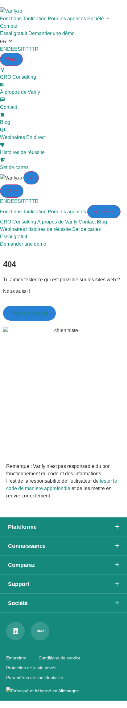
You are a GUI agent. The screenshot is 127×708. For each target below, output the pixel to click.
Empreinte (16, 657)
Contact (87, 221)
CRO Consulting (18, 221)
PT (28, 49)
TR (35, 49)
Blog (102, 221)
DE (10, 49)
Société (95, 18)
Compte (8, 26)
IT (23, 49)
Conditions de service (59, 657)
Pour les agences (67, 18)
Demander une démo (51, 33)
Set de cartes (86, 229)
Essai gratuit (13, 33)
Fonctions (11, 18)
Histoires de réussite (48, 229)
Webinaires (12, 229)
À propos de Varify (57, 221)
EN (3, 49)
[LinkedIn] (15, 631)
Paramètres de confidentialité (34, 677)
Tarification (35, 18)
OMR (40, 631)
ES (17, 49)
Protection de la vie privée (31, 667)
